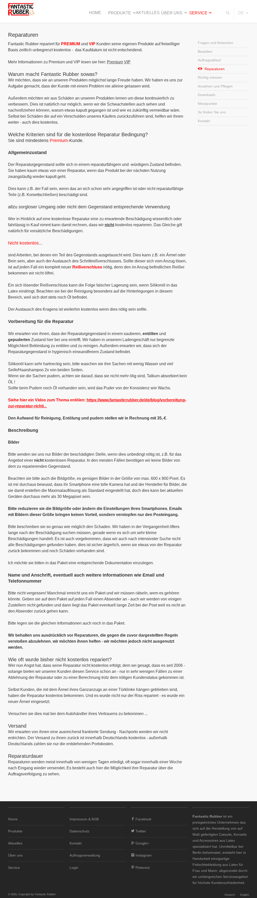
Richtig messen (210, 77)
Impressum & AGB (84, 819)
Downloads (206, 95)
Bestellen (205, 52)
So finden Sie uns (212, 112)
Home (95, 13)
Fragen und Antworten (215, 43)
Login (74, 868)
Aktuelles (148, 13)
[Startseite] (21, 14)
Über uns (171, 13)
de (241, 13)
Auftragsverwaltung (85, 855)
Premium (115, 62)
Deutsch (230, 894)
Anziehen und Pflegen (215, 86)
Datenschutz (79, 831)
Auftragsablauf (209, 60)
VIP (127, 62)
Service (198, 13)
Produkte (119, 13)
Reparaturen (215, 69)
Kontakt (204, 121)
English (244, 894)
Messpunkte (207, 104)
